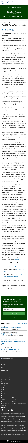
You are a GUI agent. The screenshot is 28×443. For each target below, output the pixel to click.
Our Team (3, 389)
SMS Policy (14, 401)
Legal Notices (14, 399)
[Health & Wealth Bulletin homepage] (14, 12)
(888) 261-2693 (4, 383)
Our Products (4, 361)
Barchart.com (10, 425)
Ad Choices (3, 399)
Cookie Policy (4, 401)
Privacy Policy (4, 397)
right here (18, 259)
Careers (3, 391)
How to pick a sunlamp (10, 266)
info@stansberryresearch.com (7, 381)
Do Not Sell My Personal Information (19, 403)
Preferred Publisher (5, 373)
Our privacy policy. (15, 317)
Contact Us (3, 393)
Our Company (4, 387)
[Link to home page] (8, 2)
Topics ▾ (19, 7)
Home (8, 7)
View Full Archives (22, 323)
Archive (14, 7)
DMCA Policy (14, 397)
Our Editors (3, 364)
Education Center (4, 370)
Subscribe (14, 313)
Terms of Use (4, 405)
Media (2, 367)
